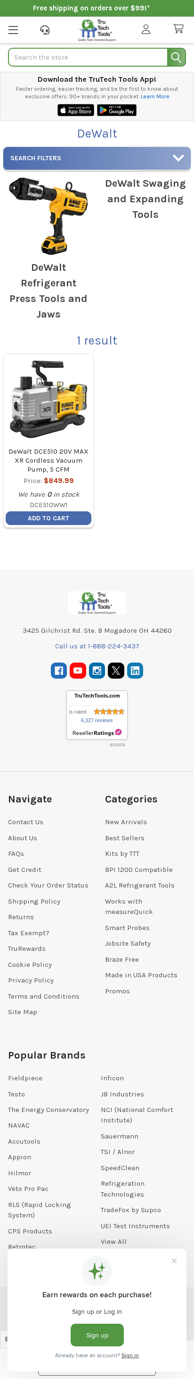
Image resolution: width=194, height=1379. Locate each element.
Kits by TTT (122, 853)
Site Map (22, 1012)
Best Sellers (125, 838)
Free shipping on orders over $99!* (91, 8)
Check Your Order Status (48, 885)
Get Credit (24, 869)
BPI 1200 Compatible (139, 869)
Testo (16, 1094)
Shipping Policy (34, 901)
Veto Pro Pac (28, 1188)
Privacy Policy (31, 980)
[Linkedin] (135, 671)
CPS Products (30, 1231)
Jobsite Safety (128, 943)
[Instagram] (97, 671)
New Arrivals (126, 822)
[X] (116, 671)
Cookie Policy (30, 964)
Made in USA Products (141, 975)
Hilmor (19, 1173)
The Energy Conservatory (48, 1109)
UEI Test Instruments (135, 1226)
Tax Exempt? (28, 933)
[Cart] (180, 29)
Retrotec (22, 1246)
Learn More (155, 96)
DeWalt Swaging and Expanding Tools (145, 199)
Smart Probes (127, 927)
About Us (22, 838)
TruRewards (27, 948)
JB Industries (122, 1094)
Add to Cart (48, 518)
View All (114, 1241)
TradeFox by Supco (131, 1210)
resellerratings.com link (97, 733)
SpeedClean (120, 1168)
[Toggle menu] (13, 30)
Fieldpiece (25, 1078)
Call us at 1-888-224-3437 (97, 646)
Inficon (112, 1078)
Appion (19, 1157)
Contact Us (25, 822)
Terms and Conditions (44, 996)
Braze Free (122, 959)
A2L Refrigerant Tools (140, 885)
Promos (117, 991)
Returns (21, 917)
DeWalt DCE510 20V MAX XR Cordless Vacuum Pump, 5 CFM (48, 460)
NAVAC (19, 1125)
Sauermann (119, 1136)
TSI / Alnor (118, 1151)
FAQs (16, 853)
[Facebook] (59, 671)
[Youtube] (78, 671)
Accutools (24, 1141)
